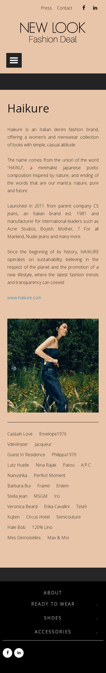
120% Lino (42, 527)
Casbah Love (20, 434)
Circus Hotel (38, 517)
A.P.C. (86, 465)
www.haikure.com (24, 298)
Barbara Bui (19, 486)
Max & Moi (58, 538)
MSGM (41, 496)
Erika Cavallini (57, 506)
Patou (68, 465)
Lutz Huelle (18, 465)
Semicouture (68, 517)
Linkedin (95, 9)
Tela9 (81, 506)
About (53, 593)
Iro (57, 496)
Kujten (13, 517)
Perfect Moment (50, 475)
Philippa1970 (64, 455)
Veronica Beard (22, 506)
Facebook (83, 9)
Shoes (53, 618)
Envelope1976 (53, 434)
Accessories (53, 632)
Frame (43, 486)
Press (46, 8)
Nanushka (17, 475)
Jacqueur (43, 444)
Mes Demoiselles (24, 538)
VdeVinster (17, 444)
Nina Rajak (46, 465)
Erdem (62, 486)
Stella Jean (17, 496)
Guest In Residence (26, 455)
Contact (64, 8)
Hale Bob (16, 527)
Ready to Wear (53, 604)
